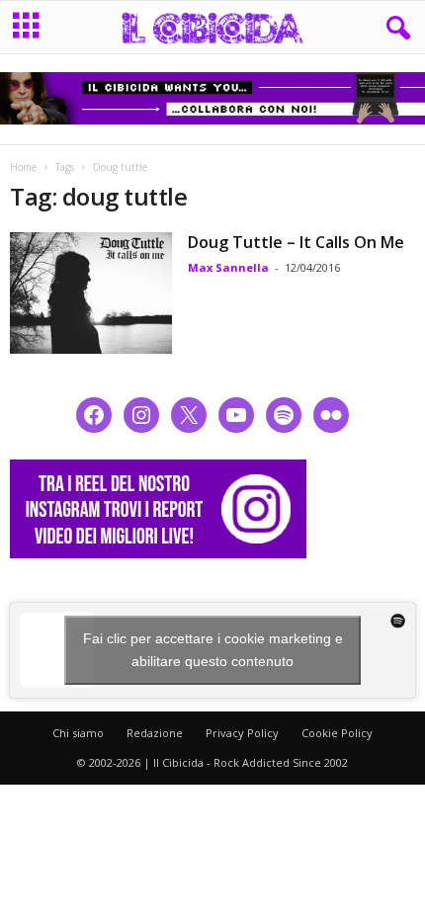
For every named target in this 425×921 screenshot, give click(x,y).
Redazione (155, 732)
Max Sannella (228, 267)
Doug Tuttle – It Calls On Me (296, 242)
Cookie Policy (337, 732)
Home (23, 167)
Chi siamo (78, 732)
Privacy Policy (242, 732)
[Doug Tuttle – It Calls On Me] (91, 293)
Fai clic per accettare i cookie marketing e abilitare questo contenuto (213, 649)
